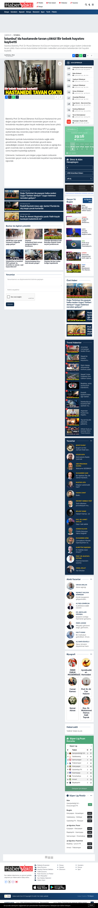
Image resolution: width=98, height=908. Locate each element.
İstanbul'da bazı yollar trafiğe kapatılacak (52, 262)
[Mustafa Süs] (70, 484)
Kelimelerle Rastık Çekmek (82, 458)
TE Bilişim (90, 896)
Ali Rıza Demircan (82, 603)
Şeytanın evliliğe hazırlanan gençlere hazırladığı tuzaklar (83, 618)
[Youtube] (16, 881)
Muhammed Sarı (82, 473)
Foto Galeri (52, 3)
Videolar (64, 3)
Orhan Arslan (81, 585)
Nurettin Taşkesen (83, 547)
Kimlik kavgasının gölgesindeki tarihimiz (82, 598)
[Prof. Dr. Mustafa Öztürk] (70, 559)
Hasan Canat (81, 493)
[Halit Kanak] (70, 634)
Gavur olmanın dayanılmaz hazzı (82, 645)
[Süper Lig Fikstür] (91, 796)
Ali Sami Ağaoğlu (82, 641)
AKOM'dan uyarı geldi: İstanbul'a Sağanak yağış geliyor (14, 242)
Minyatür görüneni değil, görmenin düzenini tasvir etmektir (83, 627)
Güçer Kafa (80, 454)
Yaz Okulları (80, 571)
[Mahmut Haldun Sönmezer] (70, 595)
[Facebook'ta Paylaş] (73, 55)
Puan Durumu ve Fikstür (45, 874)
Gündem (14, 12)
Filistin (40, 3)
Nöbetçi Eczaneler (43, 865)
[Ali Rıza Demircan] (70, 606)
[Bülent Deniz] (70, 512)
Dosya (40, 6)
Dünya (28, 12)
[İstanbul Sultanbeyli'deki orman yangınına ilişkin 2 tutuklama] (34, 234)
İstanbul (17, 35)
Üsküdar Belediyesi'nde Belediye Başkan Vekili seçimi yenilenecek (53, 242)
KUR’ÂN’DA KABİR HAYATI (82, 607)
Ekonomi (36, 12)
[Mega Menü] (93, 5)
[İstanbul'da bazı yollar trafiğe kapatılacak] (53, 255)
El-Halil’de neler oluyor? (82, 551)
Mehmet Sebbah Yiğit (84, 501)
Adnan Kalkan (81, 529)
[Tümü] (91, 441)
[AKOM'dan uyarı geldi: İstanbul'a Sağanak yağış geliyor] (14, 234)
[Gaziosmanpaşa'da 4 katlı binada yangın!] (34, 255)
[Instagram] (13, 881)
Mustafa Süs (81, 482)
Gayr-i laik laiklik (82, 524)
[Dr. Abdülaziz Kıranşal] (70, 615)
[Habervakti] (18, 4)
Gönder (10, 304)
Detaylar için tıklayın (79, 788)
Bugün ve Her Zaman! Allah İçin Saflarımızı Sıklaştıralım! (82, 449)
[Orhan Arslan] (70, 586)
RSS (8, 896)
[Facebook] (5, 881)
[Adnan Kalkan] (70, 531)
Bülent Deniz (81, 511)
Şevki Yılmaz (80, 445)
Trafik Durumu (42, 871)
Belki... (78, 495)
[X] (9, 881)
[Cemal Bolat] (70, 569)
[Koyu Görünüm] (89, 5)
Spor (43, 12)
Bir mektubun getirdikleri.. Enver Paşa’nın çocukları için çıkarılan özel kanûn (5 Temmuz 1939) (84, 636)
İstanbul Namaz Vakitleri (45, 869)
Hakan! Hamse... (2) (83, 514)
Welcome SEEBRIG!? (83, 468)
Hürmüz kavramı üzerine (82, 562)
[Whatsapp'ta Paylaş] (80, 55)
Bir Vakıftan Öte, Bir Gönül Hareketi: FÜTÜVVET (83, 477)
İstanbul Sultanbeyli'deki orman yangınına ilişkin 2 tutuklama (33, 243)
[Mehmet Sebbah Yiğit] (70, 503)
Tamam (91, 905)
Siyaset (21, 12)
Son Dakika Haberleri (44, 878)
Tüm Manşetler (42, 876)
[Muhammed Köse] (70, 540)
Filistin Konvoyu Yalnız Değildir (82, 532)
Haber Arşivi (41, 880)
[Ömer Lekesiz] (70, 625)
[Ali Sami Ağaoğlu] (70, 644)
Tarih (48, 12)
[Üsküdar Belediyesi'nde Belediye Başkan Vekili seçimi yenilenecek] (53, 234)
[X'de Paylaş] (77, 55)
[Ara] (86, 5)
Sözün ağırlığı (81, 587)
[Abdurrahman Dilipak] (70, 466)
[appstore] (40, 887)
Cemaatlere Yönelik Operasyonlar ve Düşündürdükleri (83, 542)
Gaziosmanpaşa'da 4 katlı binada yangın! (32, 262)
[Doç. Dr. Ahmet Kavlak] (70, 522)
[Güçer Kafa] (70, 457)
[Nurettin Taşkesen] (70, 549)
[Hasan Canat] (70, 494)
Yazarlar (75, 3)
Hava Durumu (42, 867)
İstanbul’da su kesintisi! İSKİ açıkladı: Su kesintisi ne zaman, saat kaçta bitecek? (14, 264)
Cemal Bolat (81, 568)
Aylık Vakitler (72, 153)
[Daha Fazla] (84, 55)
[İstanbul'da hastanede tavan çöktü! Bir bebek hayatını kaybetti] (33, 77)
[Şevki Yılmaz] (70, 447)
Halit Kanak (80, 632)
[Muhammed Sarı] (70, 475)
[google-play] (57, 887)
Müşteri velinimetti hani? (83, 486)
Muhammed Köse (82, 538)
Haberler (7, 35)
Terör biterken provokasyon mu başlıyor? (82, 505)
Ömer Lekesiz (81, 623)
